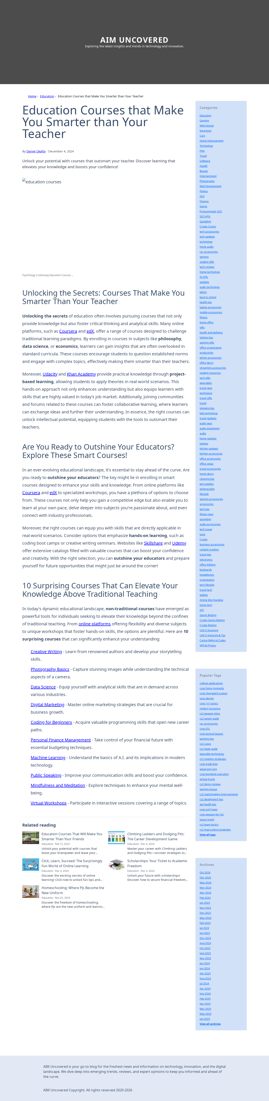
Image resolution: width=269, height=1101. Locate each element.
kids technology (209, 413)
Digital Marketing (47, 704)
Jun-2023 (205, 903)
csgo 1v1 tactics (209, 703)
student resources (210, 373)
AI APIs (204, 277)
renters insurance (210, 708)
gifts (202, 327)
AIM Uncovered (134, 40)
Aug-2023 (205, 978)
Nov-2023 (205, 958)
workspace (206, 393)
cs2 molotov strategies (213, 759)
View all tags (208, 834)
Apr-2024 (205, 988)
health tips (206, 302)
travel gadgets (208, 418)
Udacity (50, 374)
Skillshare (153, 543)
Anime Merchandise (211, 600)
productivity (206, 353)
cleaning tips (207, 479)
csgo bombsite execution (214, 774)
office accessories (210, 459)
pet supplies (207, 484)
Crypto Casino (208, 226)
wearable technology (212, 754)
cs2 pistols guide (209, 718)
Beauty (204, 171)
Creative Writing (46, 651)
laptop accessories (211, 307)
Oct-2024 (205, 872)
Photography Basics (50, 669)
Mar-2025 (205, 1009)
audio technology (210, 287)
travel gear (206, 388)
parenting (205, 519)
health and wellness (211, 332)
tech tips (205, 509)
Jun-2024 (205, 968)
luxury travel (207, 819)
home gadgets (208, 438)
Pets (202, 151)
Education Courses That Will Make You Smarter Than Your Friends (72, 836)
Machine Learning (48, 757)
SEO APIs (205, 216)
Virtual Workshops (49, 803)
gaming (204, 257)
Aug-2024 (205, 943)
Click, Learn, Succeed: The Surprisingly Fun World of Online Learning (72, 863)
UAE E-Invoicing (209, 630)
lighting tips (206, 337)
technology (206, 241)
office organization (211, 347)
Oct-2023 (205, 948)
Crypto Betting (208, 625)
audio (203, 433)
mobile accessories (211, 312)
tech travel (206, 529)
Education (47, 96)
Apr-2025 (205, 1004)
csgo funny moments (212, 688)
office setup (206, 464)
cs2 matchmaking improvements (219, 794)
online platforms (95, 624)
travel (203, 403)
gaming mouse (208, 789)
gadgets (204, 282)
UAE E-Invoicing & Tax (212, 635)
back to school (208, 297)
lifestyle (204, 494)
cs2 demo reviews (210, 784)
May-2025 (205, 1014)
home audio (207, 247)
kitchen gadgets (209, 448)
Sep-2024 (205, 993)
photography (207, 489)
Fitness (204, 191)
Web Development (210, 186)
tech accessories (209, 231)
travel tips (205, 554)
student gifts (207, 262)
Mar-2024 (205, 893)
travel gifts (206, 398)
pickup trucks (207, 779)
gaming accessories (211, 499)
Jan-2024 (205, 963)
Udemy (179, 543)
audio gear (206, 423)
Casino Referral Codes (213, 640)
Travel (203, 156)
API (202, 610)
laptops (204, 443)
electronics (206, 559)
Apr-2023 (205, 973)
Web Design (207, 125)
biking (203, 292)
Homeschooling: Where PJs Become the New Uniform (73, 890)
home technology (210, 272)
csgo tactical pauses (211, 734)
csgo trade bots (209, 764)
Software (205, 161)
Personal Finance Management (61, 740)
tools (202, 534)
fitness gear (207, 514)
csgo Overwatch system (213, 693)
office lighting (207, 564)
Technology (206, 146)
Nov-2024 (205, 908)
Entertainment (208, 176)
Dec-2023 (205, 938)
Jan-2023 (205, 933)
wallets (204, 595)
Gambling (205, 221)
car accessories (209, 252)
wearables (206, 383)
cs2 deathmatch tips (211, 799)
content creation (209, 549)
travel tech (206, 590)
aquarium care (208, 769)
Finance (204, 201)
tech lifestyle (207, 585)
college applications (211, 683)
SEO (202, 196)
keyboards (206, 570)
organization (207, 580)
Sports (203, 206)
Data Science (43, 687)
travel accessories (210, 469)
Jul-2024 (204, 983)
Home (32, 96)
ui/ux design (207, 698)
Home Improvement (211, 141)
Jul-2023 (204, 928)
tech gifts (205, 378)
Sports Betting (208, 615)
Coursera (68, 331)
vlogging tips (207, 408)
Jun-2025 (205, 1019)
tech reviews (207, 267)
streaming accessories (213, 368)
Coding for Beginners (51, 722)
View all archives (210, 1024)
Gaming (204, 120)
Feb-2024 (205, 898)
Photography (207, 181)
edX (90, 331)
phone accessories (211, 358)
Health (203, 166)
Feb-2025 (205, 998)
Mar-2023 (205, 887)
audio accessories (210, 524)
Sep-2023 (205, 953)
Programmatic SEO (211, 211)
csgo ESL (205, 728)
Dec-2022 (205, 913)
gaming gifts (207, 342)
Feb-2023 (205, 923)
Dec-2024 (205, 877)
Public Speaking (46, 775)
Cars (202, 136)
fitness (203, 317)
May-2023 (205, 918)
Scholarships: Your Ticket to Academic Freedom (157, 863)
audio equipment (209, 428)
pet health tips (208, 804)
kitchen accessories (211, 453)
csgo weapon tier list (212, 814)
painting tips (207, 739)
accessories (207, 504)
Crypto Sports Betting (212, 620)
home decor (207, 474)
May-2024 (205, 882)
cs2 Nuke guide (209, 749)
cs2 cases (205, 744)
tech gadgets (207, 236)
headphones (207, 575)
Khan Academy (81, 374)
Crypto (203, 539)
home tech (206, 605)
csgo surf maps (209, 809)
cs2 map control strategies (215, 829)
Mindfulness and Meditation (58, 785)
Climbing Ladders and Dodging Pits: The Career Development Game (155, 836)
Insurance (205, 130)
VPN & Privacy (208, 645)
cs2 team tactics (209, 824)
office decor (207, 363)
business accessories (212, 544)
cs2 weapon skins (210, 713)
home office (207, 322)
